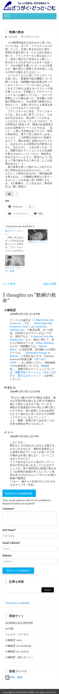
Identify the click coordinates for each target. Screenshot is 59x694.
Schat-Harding (44, 343)
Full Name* (9, 530)
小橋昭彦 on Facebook (18, 646)
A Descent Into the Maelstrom (31, 337)
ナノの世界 (9, 284)
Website (7, 555)
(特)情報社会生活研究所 (19, 623)
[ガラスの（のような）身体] (15, 260)
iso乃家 (9, 628)
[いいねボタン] (9, 193)
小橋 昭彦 (12, 36)
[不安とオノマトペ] (37, 234)
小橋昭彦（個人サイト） (19, 657)
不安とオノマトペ (37, 242)
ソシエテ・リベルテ (17, 634)
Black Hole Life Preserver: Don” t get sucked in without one (31, 326)
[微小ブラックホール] (16, 240)
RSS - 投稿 (16, 677)
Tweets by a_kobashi (17, 603)
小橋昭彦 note (13, 640)
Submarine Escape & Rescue (30, 354)
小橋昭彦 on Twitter (17, 651)
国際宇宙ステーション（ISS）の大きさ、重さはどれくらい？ (33, 373)
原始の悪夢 (50, 284)
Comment (8, 508)
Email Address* (11, 543)
